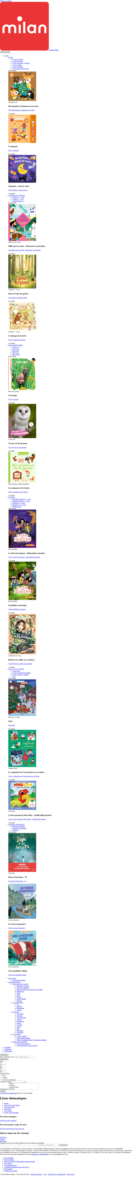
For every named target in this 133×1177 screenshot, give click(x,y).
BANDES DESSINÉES (16, 825)
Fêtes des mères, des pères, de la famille (30, 989)
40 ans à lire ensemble (19, 1042)
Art (18, 1004)
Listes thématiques (14, 982)
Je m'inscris (63, 1145)
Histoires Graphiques (19, 828)
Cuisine (19, 1019)
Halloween (20, 991)
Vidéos (4, 1078)
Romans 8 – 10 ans (18, 503)
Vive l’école (16, 1034)
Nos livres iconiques (23, 1044)
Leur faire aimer (17, 1003)
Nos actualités (8, 1158)
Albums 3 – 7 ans (18, 197)
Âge (1, 1061)
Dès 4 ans (15, 351)
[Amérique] (23, 1085)
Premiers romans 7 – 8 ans (21, 501)
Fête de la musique (23, 988)
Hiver (18, 993)
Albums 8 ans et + (18, 201)
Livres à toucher (17, 59)
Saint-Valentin (21, 999)
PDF (4, 1076)
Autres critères (4, 1073)
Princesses (20, 1032)
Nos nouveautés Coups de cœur (27, 1045)
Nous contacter (9, 1160)
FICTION (11, 497)
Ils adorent (15, 1012)
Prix (1, 1067)
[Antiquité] (23, 1089)
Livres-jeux (16, 671)
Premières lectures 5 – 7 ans (21, 499)
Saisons (19, 1001)
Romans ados (16, 507)
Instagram (3, 1141)
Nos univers (8, 1163)
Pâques (19, 997)
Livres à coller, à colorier (20, 675)
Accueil (2, 1093)
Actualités (7, 1047)
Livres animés (17, 65)
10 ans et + (16, 347)
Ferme (19, 1023)
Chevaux (20, 1016)
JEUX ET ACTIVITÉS (16, 669)
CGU (45, 1174)
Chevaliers (20, 1014)
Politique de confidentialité (39, 1154)
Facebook (3, 1137)
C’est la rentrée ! (22, 1036)
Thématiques (4, 1089)
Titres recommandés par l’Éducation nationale (32, 1040)
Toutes (6, 1103)
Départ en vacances (23, 986)
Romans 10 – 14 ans (19, 505)
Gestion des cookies (10, 1171)
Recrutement (8, 1169)
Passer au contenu (6, 1)
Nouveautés (12, 978)
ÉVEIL (10, 57)
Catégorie (3, 1082)
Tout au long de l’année (20, 984)
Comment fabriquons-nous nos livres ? (16, 1167)
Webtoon (15, 830)
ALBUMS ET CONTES (16, 195)
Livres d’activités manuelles (21, 673)
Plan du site (71, 1174)
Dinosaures (20, 1021)
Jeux (13, 676)
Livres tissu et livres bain (20, 69)
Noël (18, 995)
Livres (6, 56)
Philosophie (20, 1008)
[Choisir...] (23, 1084)
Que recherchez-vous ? (7, 1057)
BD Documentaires (18, 826)
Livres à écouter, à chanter (21, 63)
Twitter (2, 1139)
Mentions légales (36, 1174)
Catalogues (7, 1049)
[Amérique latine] (23, 1087)
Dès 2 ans (15, 349)
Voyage (19, 1010)
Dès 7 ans (15, 353)
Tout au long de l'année (11, 1105)
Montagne (20, 1030)
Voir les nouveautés (18, 980)
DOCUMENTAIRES (15, 345)
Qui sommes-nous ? (10, 1165)
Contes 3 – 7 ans (17, 199)
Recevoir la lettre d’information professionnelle (19, 1161)
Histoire (19, 1006)
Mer (18, 1029)
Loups (19, 1027)
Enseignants (8, 1051)
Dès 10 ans (16, 354)
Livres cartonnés (17, 67)
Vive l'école (8, 1111)
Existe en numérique (9, 1080)
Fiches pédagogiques (23, 1038)
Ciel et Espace (21, 1017)
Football (19, 1025)
